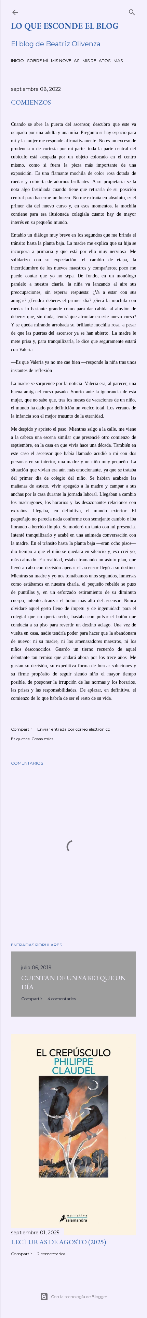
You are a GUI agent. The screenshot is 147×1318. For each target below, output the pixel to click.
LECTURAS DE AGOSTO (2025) (58, 1241)
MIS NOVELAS (65, 60)
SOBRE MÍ (37, 60)
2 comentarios (51, 1253)
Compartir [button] (21, 729)
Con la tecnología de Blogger (79, 1296)
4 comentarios (62, 998)
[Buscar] (132, 10)
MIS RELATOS (96, 60)
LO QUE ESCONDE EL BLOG (64, 26)
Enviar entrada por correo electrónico (73, 729)
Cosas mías (42, 738)
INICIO (17, 60)
